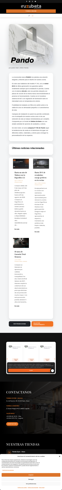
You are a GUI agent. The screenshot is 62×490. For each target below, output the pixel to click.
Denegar (31, 479)
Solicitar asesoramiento (39, 323)
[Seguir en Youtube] (35, 1)
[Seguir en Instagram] (29, 1)
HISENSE (43, 183)
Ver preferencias (31, 484)
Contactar (12, 424)
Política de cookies (22, 487)
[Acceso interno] (31, 9)
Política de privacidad (33, 487)
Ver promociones (19, 324)
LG (22, 180)
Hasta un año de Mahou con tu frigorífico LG (21, 175)
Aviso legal (41, 487)
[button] (59, 456)
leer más (17, 229)
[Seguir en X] (32, 1)
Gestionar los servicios (8, 470)
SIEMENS (25, 261)
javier (13, 68)
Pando (26, 68)
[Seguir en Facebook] (27, 1)
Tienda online (31, 11)
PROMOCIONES (18, 182)
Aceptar (31, 475)
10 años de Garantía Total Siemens (20, 254)
